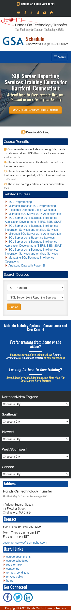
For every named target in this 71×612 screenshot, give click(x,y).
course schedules (17, 560)
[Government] (39, 13)
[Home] (52, 13)
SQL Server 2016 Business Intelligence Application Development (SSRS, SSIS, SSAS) (33, 243)
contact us (12, 568)
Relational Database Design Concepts (32, 210)
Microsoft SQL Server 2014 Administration (34, 214)
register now (14, 564)
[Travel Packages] (32, 13)
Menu (61, 57)
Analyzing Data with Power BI (26, 265)
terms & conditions (17, 572)
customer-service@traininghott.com (25, 542)
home (9, 580)
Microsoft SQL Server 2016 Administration (34, 233)
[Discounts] (26, 13)
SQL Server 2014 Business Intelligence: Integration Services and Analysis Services (31, 228)
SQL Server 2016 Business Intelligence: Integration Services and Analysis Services (31, 251)
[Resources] (45, 13)
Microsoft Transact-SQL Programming (32, 206)
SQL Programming (20, 202)
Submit (13, 307)
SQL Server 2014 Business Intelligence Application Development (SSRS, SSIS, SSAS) (33, 220)
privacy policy (14, 576)
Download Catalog (37, 132)
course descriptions (18, 556)
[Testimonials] (19, 13)
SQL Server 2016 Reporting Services (31, 237)
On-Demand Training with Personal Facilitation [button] (36, 109)
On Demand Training (32, 358)
